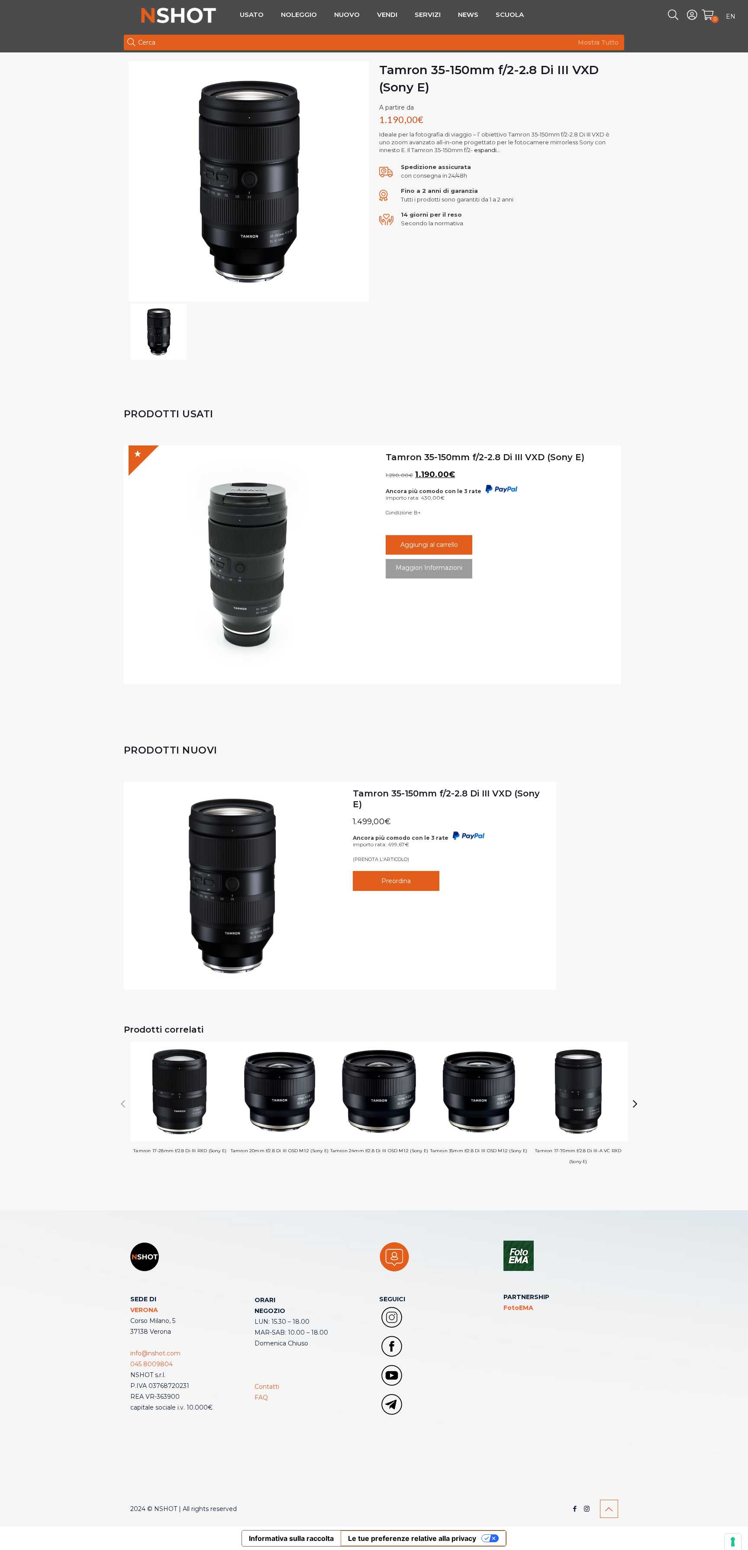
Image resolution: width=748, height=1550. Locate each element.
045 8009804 (151, 1364)
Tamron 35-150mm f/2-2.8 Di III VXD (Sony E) (485, 457)
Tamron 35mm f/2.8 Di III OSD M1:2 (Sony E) (478, 1151)
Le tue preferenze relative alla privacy (412, 1538)
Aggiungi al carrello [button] (429, 545)
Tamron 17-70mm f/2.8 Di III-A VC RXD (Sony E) (578, 1156)
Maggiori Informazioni (429, 568)
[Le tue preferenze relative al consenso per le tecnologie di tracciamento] (733, 1542)
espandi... (486, 149)
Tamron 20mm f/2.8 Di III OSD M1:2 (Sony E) (280, 1151)
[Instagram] (586, 1509)
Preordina (396, 881)
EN (730, 16)
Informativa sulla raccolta (291, 1538)
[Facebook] (575, 1509)
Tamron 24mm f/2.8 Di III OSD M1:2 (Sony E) (379, 1151)
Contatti (267, 1387)
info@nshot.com (155, 1353)
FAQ (261, 1397)
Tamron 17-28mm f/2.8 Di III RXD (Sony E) (179, 1151)
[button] (635, 1104)
